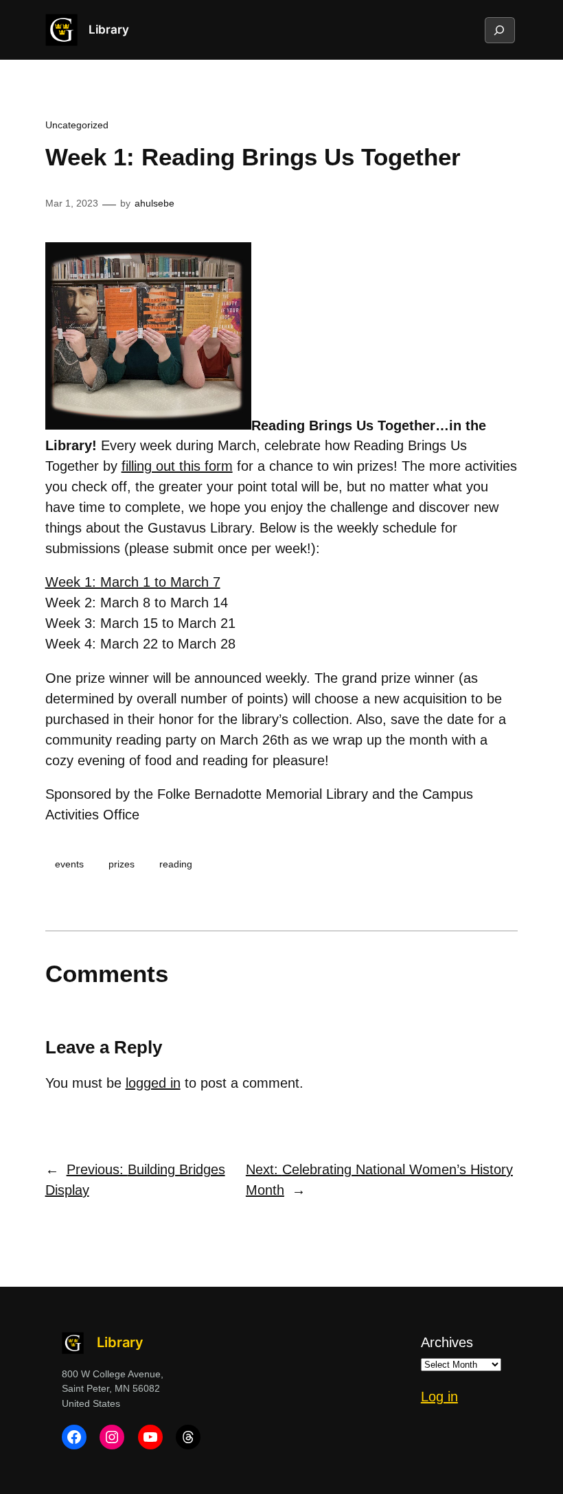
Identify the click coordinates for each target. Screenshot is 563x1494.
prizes (121, 864)
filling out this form (177, 466)
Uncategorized (76, 124)
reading (175, 864)
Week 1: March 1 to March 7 (132, 582)
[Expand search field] (499, 30)
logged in (153, 1082)
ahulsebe (154, 203)
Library (109, 29)
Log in (439, 1396)
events (69, 864)
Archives (447, 1342)
